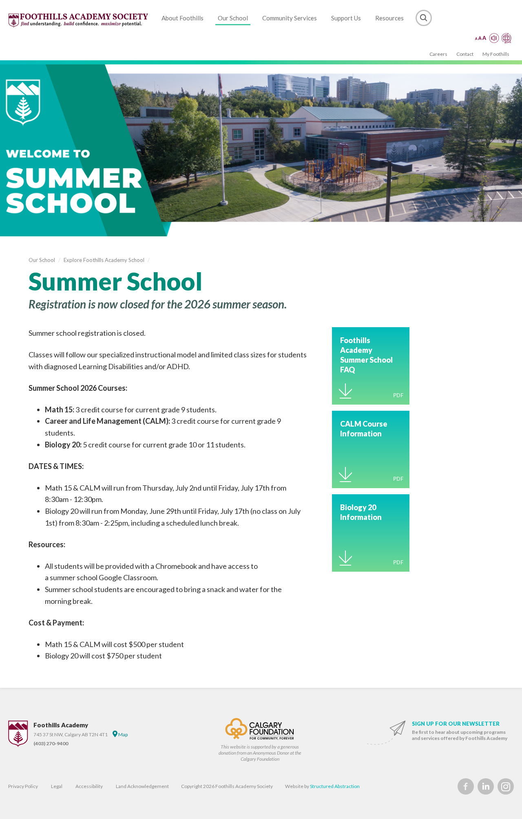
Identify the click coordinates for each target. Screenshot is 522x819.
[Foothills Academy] (78, 20)
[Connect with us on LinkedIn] (486, 786)
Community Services (289, 18)
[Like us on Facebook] (466, 786)
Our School (233, 18)
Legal (56, 786)
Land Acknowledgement (142, 786)
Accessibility (89, 786)
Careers (438, 54)
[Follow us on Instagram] (506, 786)
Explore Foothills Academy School (104, 260)
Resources (389, 18)
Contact (464, 54)
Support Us (346, 18)
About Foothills (182, 18)
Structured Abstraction (335, 786)
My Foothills (495, 54)
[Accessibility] (493, 38)
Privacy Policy (23, 786)
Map (122, 734)
